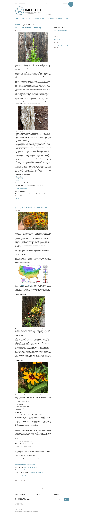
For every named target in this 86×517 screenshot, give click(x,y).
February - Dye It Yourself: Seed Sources (62, 45)
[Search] (56, 2)
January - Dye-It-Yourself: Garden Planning (31, 208)
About (29, 18)
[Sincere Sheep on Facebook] (18, 504)
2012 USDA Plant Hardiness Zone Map (24, 285)
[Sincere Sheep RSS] (22, 504)
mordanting (26, 200)
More (67, 18)
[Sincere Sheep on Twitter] (16, 504)
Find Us (60, 18)
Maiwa (17, 180)
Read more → (17, 198)
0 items (61, 2)
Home (17, 18)
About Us (20, 509)
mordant (22, 200)
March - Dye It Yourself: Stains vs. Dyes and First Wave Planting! (62, 40)
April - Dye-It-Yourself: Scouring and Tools (62, 35)
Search (16, 509)
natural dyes (31, 200)
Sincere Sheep (23, 480)
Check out (65, 2)
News (17, 24)
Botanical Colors (19, 176)
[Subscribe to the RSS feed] (64, 27)
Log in (16, 2)
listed (25, 76)
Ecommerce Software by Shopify (32, 511)
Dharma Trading (19, 178)
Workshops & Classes (39, 18)
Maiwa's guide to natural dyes (22, 188)
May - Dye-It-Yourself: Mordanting (28, 28)
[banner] (43, 10)
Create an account (22, 2)
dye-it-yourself (18, 200)
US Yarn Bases (51, 18)
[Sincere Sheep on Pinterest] (20, 504)
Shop (23, 18)
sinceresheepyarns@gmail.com (43, 496)
